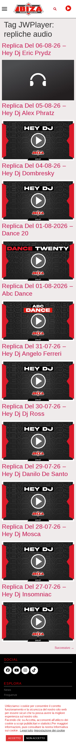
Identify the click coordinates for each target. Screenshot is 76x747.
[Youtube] (16, 670)
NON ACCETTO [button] (35, 738)
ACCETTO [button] (14, 738)
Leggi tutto (26, 730)
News (7, 690)
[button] (4, 9)
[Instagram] (25, 670)
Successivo (64, 647)
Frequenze (10, 695)
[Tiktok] (34, 670)
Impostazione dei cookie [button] (49, 730)
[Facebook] (8, 670)
